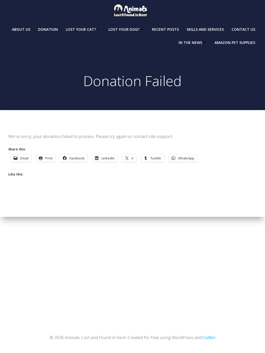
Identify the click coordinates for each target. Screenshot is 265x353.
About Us (21, 29)
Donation (48, 29)
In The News (190, 42)
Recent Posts (165, 29)
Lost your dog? (123, 29)
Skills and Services (205, 29)
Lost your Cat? (81, 29)
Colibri (209, 337)
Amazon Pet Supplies (235, 42)
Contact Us (243, 29)
